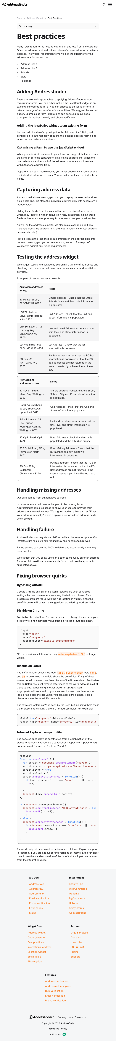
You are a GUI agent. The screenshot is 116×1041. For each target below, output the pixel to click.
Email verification (39, 898)
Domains (76, 937)
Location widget (37, 951)
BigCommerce (77, 898)
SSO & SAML (78, 947)
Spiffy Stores (76, 907)
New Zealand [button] (76, 1017)
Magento (74, 893)
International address (39, 947)
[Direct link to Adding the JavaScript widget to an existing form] (14, 126)
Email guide (34, 956)
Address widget (36, 932)
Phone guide (35, 961)
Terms (52, 1028)
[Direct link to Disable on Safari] (14, 666)
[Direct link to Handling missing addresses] (14, 490)
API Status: (55, 1034)
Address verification (56, 981)
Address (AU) (37, 883)
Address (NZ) (36, 888)
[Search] (104, 4)
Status (32, 912)
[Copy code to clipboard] (96, 628)
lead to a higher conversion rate (48, 214)
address (37, 117)
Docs (19, 18)
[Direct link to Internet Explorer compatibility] (14, 733)
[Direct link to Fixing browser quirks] (14, 576)
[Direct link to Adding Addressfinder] (14, 92)
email (46, 117)
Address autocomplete (58, 986)
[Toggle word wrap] (90, 716)
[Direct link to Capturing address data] (14, 190)
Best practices (36, 942)
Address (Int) (36, 893)
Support (75, 956)
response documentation (53, 238)
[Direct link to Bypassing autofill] (14, 585)
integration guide (37, 859)
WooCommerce (78, 888)
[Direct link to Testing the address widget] (14, 257)
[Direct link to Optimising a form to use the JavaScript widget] (14, 148)
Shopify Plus (76, 883)
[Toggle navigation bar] (110, 4)
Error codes (36, 907)
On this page (26, 26)
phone (59, 117)
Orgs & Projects (79, 932)
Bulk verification (54, 990)
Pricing (75, 951)
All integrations (77, 912)
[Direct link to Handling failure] (14, 530)
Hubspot (74, 903)
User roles (76, 942)
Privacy (63, 1028)
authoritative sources (54, 497)
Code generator (37, 937)
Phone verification (39, 903)
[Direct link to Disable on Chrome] (14, 611)
